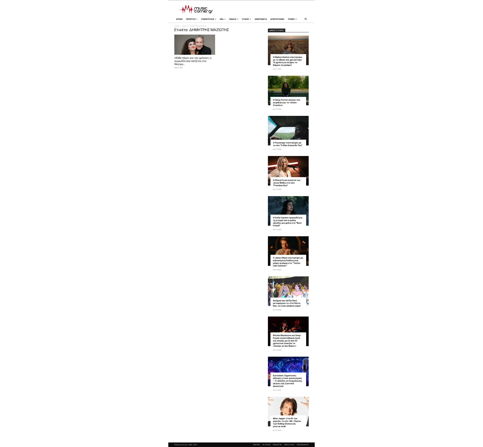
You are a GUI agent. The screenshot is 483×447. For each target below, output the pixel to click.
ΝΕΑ (222, 19)
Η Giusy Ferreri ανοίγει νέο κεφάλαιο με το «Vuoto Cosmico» (286, 102)
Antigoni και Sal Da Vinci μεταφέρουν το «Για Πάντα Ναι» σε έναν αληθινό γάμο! (287, 303)
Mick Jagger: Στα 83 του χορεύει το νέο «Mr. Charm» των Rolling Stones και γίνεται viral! (287, 422)
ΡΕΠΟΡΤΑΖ (191, 19)
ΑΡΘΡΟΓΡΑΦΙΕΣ (277, 19)
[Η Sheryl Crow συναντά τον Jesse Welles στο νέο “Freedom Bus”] (288, 171)
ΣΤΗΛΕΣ (245, 19)
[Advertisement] (263, 9)
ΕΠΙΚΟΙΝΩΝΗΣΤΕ (303, 445)
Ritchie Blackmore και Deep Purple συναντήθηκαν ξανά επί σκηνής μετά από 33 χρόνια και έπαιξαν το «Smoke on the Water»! (287, 340)
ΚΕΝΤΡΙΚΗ (256, 445)
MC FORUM (266, 445)
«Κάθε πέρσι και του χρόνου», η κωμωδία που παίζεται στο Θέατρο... (192, 61)
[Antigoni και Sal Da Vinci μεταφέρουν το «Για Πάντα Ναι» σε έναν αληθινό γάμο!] (288, 291)
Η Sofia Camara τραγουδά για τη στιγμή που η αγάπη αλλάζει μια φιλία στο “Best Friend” (287, 221)
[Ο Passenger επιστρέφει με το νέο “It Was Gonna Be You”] (288, 130)
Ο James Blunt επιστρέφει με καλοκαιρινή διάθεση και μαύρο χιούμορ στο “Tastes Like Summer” (288, 262)
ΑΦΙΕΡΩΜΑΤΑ (261, 19)
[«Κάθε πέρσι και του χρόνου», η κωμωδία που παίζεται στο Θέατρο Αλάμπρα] (194, 45)
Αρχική (176, 26)
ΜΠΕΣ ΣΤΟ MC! (289, 445)
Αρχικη (179, 19)
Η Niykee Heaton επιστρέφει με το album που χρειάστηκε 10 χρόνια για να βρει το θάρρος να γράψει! (287, 61)
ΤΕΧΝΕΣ (291, 19)
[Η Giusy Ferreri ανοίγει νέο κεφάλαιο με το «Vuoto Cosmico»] (288, 90)
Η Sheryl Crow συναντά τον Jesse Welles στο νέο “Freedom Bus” (286, 183)
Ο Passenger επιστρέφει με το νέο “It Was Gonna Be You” (287, 144)
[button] (306, 19)
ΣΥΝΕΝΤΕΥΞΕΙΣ (207, 19)
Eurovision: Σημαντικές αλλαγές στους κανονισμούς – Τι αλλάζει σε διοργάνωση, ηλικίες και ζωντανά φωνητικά (287, 380)
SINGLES (232, 19)
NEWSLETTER (277, 445)
